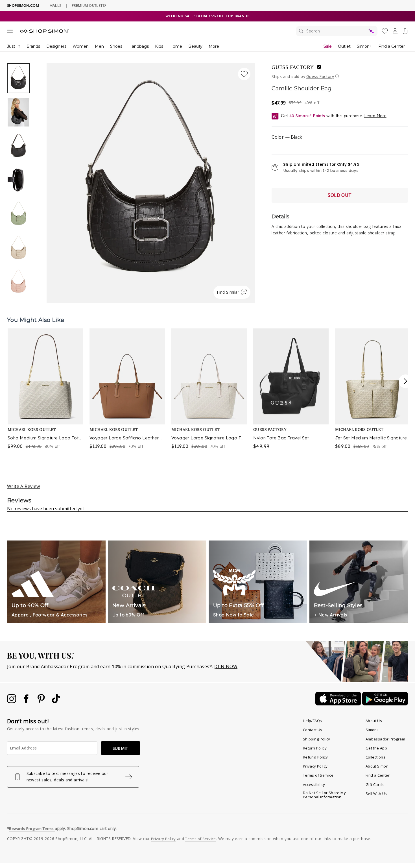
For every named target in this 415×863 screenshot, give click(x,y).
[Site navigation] (10, 32)
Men (99, 46)
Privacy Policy (315, 766)
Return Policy (315, 748)
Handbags (138, 46)
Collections (375, 757)
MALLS (55, 5)
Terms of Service (318, 775)
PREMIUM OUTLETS (89, 5)
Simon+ (364, 46)
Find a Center (391, 46)
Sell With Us (376, 793)
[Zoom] (151, 181)
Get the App (376, 748)
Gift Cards (375, 784)
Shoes (116, 46)
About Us (374, 720)
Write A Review (23, 486)
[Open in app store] (338, 704)
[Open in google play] (385, 704)
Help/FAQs (312, 720)
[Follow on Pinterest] (42, 701)
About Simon (377, 766)
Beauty (195, 46)
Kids (159, 46)
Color (287, 137)
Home (175, 46)
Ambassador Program (385, 739)
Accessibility (314, 784)
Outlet (344, 46)
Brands (33, 46)
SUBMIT (120, 748)
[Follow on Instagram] (12, 701)
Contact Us (312, 729)
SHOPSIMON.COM (23, 5)
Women (81, 46)
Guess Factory (293, 67)
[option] (151, 183)
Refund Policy (315, 757)
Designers (56, 46)
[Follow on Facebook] (27, 701)
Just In (13, 46)
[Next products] (405, 381)
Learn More (375, 115)
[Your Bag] (405, 32)
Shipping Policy (316, 739)
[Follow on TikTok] (55, 701)
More (214, 46)
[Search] (336, 31)
